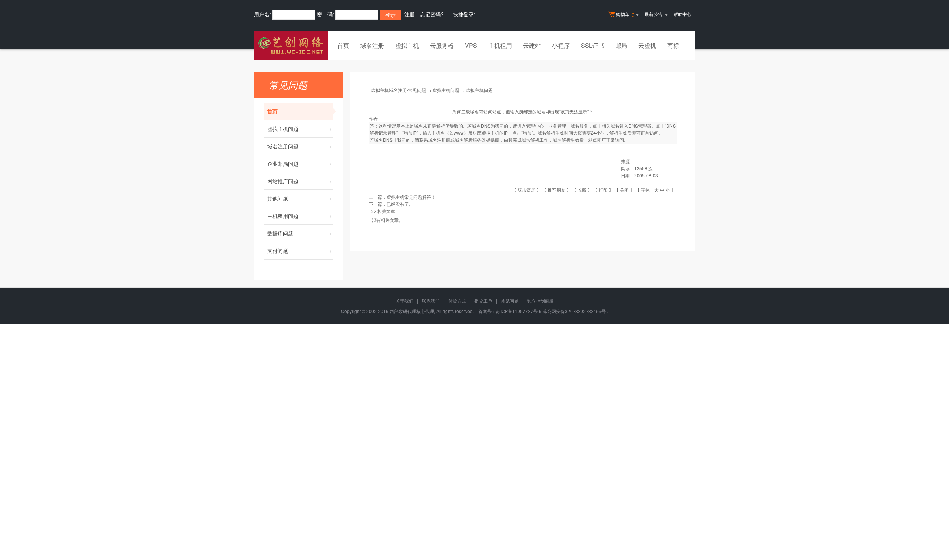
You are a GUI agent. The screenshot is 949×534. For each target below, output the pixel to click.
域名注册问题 (282, 146)
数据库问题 (280, 233)
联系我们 (431, 300)
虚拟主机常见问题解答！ (411, 197)
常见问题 (510, 300)
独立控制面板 (540, 300)
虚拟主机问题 (282, 128)
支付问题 (277, 250)
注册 (409, 14)
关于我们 (404, 300)
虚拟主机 (407, 45)
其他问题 (277, 198)
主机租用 (500, 45)
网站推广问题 (282, 181)
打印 (603, 190)
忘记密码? (432, 14)
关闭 (624, 190)
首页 (343, 45)
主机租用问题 (282, 216)
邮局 (621, 45)
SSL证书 (592, 45)
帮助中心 (682, 14)
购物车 (625, 15)
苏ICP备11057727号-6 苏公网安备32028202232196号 (551, 311)
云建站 (532, 45)
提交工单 (483, 300)
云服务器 (442, 45)
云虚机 (647, 45)
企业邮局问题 (282, 163)
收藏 (582, 190)
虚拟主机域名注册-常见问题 (398, 90)
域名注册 (372, 45)
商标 (673, 45)
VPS (471, 45)
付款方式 (457, 300)
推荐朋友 (556, 190)
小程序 (561, 45)
